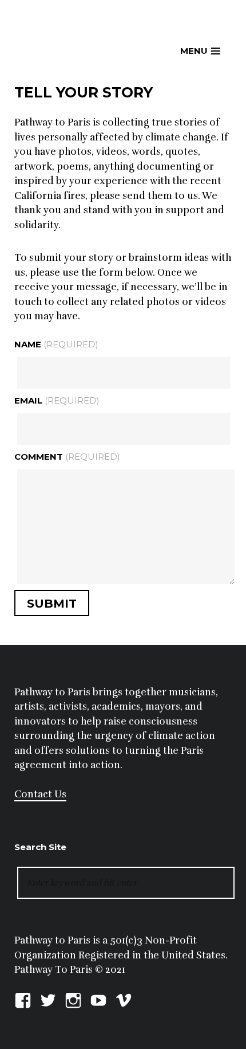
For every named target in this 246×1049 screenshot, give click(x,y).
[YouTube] (98, 999)
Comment (67, 456)
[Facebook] (22, 999)
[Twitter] (48, 999)
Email (57, 400)
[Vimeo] (123, 999)
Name (56, 344)
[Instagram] (73, 999)
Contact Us (40, 794)
